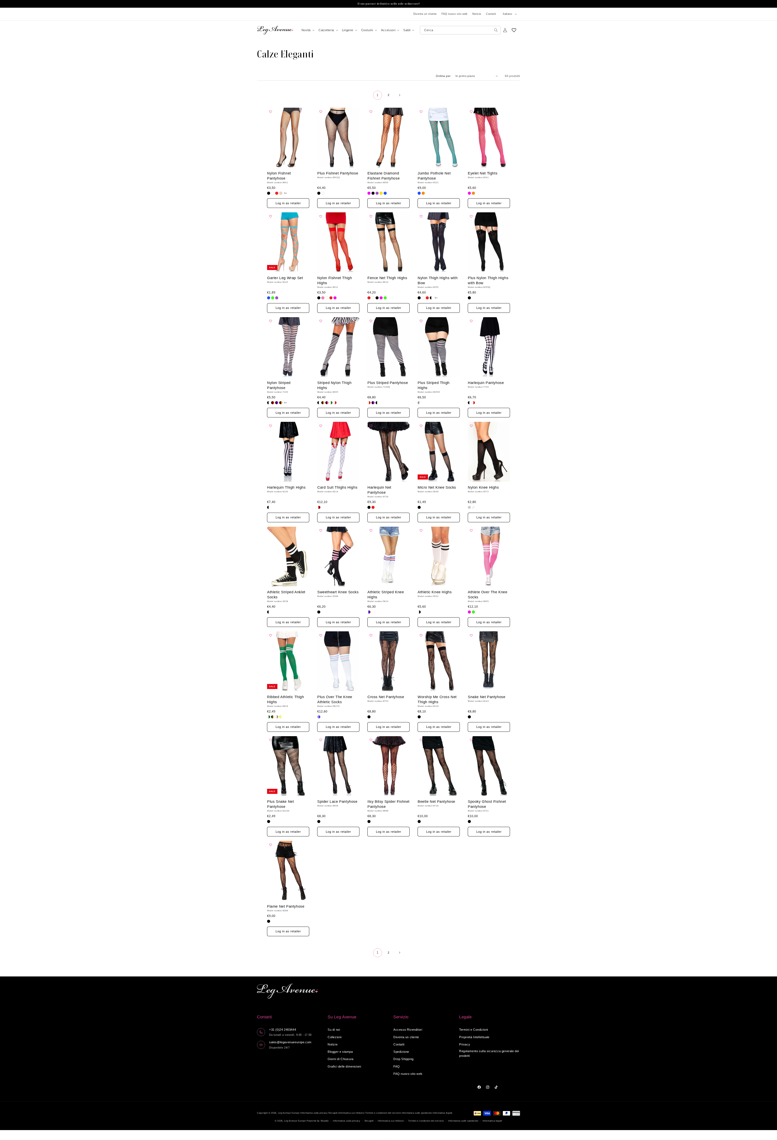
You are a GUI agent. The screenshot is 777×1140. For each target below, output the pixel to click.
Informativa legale (442, 1113)
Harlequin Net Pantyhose (379, 489)
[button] (307, 30)
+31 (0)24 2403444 (282, 1029)
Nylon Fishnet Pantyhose (279, 175)
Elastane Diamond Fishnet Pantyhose (383, 175)
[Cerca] (495, 30)
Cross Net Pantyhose (385, 697)
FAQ (396, 1066)
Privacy (464, 1044)
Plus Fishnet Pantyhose (337, 173)
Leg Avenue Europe (289, 1113)
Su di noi (334, 1029)
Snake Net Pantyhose (486, 697)
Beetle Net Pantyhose (436, 802)
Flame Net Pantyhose (285, 906)
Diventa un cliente (425, 13)
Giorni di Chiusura (340, 1059)
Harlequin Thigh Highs (286, 487)
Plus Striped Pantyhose (387, 383)
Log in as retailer (288, 203)
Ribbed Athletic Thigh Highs (285, 699)
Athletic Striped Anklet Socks (286, 594)
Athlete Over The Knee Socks (487, 594)
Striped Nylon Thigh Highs (334, 385)
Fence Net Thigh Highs (387, 278)
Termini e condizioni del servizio (383, 1113)
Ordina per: (443, 76)
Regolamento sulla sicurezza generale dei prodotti (489, 1053)
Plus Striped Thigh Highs (434, 385)
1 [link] (378, 95)
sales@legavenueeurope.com (290, 1042)
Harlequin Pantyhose (486, 383)
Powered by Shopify (318, 1121)
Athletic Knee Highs (435, 592)
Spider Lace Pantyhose (337, 802)
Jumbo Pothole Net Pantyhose (434, 175)
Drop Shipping (403, 1059)
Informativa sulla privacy (314, 1113)
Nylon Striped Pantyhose (279, 385)
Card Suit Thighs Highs (337, 487)
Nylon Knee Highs (483, 487)
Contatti (491, 13)
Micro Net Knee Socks (437, 487)
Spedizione (401, 1051)
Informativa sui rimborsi (351, 1113)
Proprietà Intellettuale (474, 1037)
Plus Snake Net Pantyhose (280, 804)
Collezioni (335, 1037)
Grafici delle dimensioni (344, 1066)
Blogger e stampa (340, 1051)
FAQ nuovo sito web (454, 13)
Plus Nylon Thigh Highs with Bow (488, 280)
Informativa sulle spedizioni (417, 1113)
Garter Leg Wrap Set (285, 278)
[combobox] (460, 30)
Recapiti (333, 1113)
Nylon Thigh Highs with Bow (437, 280)
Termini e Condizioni (473, 1029)
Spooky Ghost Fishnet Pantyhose (487, 804)
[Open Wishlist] (514, 30)
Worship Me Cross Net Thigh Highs (437, 699)
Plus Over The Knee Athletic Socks (334, 699)
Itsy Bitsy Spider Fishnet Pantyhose (388, 804)
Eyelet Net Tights (482, 173)
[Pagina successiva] (399, 95)
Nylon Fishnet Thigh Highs (334, 280)
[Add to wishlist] (271, 112)
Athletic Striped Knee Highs (385, 594)
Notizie (476, 13)
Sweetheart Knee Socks (338, 592)
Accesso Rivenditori (407, 1029)
